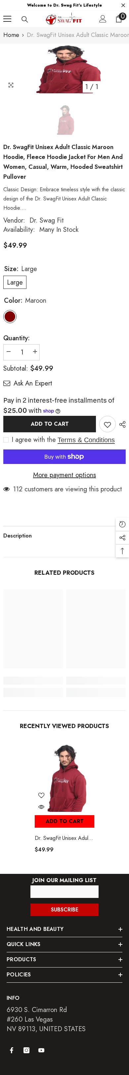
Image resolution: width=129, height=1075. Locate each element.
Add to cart (50, 424)
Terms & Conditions (86, 440)
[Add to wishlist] (107, 424)
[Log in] (103, 18)
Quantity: (16, 338)
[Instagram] (26, 1050)
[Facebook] (12, 1050)
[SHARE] (121, 424)
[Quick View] (41, 807)
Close (123, 5)
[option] (64, 68)
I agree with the (34, 440)
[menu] (7, 19)
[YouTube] (41, 1050)
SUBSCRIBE (64, 909)
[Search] (25, 19)
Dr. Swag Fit (46, 220)
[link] (33, 681)
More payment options (64, 475)
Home (11, 35)
